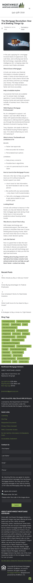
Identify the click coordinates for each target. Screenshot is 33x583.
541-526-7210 (18, 12)
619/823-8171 (5, 383)
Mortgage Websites (14, 572)
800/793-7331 (6, 386)
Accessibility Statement (9, 439)
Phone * (4, 470)
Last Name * (6, 456)
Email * (4, 463)
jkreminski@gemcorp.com (9, 391)
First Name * (6, 448)
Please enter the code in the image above (16, 497)
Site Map (4, 419)
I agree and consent (10, 491)
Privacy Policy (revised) (9, 426)
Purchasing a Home (24, 28)
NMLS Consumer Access (9, 429)
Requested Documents (8, 422)
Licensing (4, 415)
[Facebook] (30, 578)
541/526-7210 (5, 381)
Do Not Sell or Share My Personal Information (16, 560)
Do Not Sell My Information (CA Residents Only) (15, 434)
